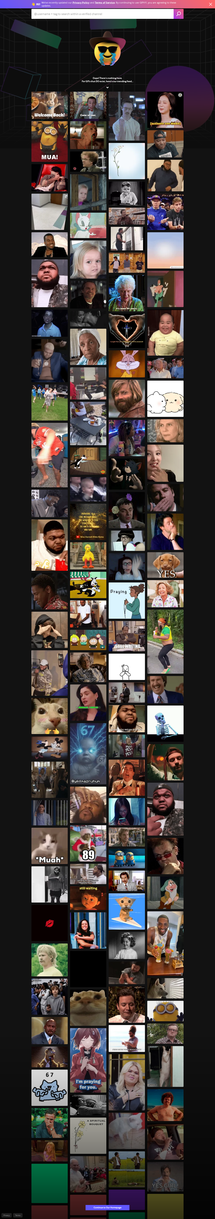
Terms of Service (105, 2)
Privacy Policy (81, 2)
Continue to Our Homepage (107, 1207)
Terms (17, 1215)
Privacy (7, 1215)
